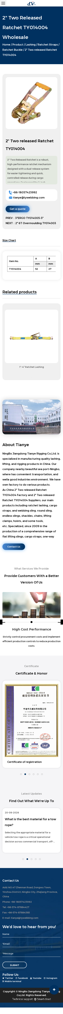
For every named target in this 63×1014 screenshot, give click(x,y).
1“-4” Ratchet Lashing (31, 367)
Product (17, 44)
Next (31, 377)
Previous (31, 678)
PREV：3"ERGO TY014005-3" (24, 218)
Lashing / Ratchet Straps (42, 44)
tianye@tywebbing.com (29, 197)
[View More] (31, 336)
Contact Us (13, 546)
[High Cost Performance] (31, 605)
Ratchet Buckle (12, 49)
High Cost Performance (31, 629)
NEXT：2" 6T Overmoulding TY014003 (31, 223)
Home (6, 44)
